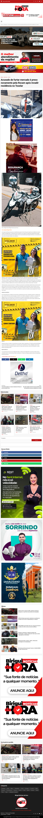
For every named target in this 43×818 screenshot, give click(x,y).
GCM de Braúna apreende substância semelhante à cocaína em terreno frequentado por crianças (21, 399)
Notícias (32, 790)
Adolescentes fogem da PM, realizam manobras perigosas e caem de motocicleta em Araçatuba (7, 399)
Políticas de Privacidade (10, 813)
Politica (37, 790)
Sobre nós (3, 813)
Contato (8, 814)
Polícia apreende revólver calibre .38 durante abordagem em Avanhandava (21, 420)
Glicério (28, 790)
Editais (36, 788)
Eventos (20, 790)
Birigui (12, 788)
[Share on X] (13, 359)
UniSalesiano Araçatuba (13, 792)
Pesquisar (3, 438)
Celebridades (17, 788)
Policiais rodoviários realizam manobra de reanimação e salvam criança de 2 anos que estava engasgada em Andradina (7, 420)
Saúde (6, 792)
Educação (3, 790)
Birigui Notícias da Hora (21, 816)
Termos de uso (3, 814)
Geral (24, 790)
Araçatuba (4, 755)
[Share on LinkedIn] (29, 359)
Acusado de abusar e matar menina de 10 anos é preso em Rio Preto (12, 387)
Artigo (8, 788)
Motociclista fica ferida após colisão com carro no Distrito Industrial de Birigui (35, 420)
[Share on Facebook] (5, 359)
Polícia (7, 755)
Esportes (15, 790)
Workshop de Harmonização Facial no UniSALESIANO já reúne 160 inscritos (9, 649)
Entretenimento (9, 790)
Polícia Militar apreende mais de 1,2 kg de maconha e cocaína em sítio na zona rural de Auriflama (35, 399)
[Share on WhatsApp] (21, 359)
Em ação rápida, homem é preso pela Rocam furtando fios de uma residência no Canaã (32, 387)
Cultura (22, 788)
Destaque (24, 755)
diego (3, 411)
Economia (32, 788)
